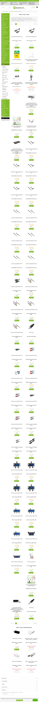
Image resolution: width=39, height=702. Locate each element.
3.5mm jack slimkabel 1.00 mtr (16, 240)
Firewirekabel (4, 96)
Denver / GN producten (3, 46)
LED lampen (3, 59)
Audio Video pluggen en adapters (5, 109)
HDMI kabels (3, 25)
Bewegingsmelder (4, 114)
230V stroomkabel (5, 94)
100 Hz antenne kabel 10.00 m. (16, 36)
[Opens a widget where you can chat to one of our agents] (35, 700)
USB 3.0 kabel (4, 77)
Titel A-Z (35, 623)
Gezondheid (3, 50)
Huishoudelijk (3, 57)
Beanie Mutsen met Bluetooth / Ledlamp (4, 43)
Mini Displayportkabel (5, 86)
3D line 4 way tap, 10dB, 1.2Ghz (31, 538)
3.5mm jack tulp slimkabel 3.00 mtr (31, 309)
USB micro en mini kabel (5, 80)
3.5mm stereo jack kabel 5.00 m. (31, 401)
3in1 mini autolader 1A (31, 561)
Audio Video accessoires (3, 112)
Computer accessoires (4, 67)
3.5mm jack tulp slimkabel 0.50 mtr (31, 286)
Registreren (33, 0)
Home (3, 11)
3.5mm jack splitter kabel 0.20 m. (17, 286)
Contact (36, 0)
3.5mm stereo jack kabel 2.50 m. (17, 401)
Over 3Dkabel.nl (4, 681)
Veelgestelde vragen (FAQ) (5, 120)
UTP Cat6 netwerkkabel (4, 89)
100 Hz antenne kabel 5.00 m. (31, 36)
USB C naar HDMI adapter (17, 661)
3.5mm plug (31, 332)
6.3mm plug (31, 607)
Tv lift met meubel (4, 15)
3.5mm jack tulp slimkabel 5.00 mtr (17, 332)
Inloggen (29, 0)
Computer (6, 11)
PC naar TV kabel (5, 93)
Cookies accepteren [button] (19, 700)
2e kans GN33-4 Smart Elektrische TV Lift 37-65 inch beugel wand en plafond (31, 83)
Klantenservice (4, 678)
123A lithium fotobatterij (17, 59)
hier (37, 698)
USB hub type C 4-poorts (16, 638)
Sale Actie (3, 22)
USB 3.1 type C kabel (4, 73)
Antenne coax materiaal (3, 102)
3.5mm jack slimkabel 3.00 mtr (16, 263)
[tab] (19, 678)
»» (19, 25)
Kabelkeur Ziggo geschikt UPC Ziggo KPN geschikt (4, 32)
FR (4, 0)
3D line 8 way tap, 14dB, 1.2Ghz (17, 561)
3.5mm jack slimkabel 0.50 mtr (16, 217)
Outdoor (2, 39)
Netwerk (2, 100)
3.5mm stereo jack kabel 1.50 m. (17, 355)
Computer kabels (11, 11)
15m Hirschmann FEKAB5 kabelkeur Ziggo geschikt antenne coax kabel (17, 83)
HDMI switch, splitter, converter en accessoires (4, 28)
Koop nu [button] (17, 47)
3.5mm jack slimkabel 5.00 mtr (31, 263)
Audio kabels (3, 104)
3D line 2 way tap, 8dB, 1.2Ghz (16, 538)
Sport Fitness (3, 52)
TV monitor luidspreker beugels (4, 18)
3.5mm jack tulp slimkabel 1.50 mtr (17, 309)
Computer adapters (5, 69)
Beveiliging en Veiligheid (5, 48)
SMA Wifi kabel (4, 98)
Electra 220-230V (4, 55)
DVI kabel (3, 83)
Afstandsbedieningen (4, 37)
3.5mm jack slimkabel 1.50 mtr (31, 240)
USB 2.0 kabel (4, 75)
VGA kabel (4, 91)
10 (16, 25)
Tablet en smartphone (4, 62)
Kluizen (2, 35)
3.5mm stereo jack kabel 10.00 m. (31, 378)
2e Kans (2, 20)
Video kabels (3, 106)
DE (2, 0)
